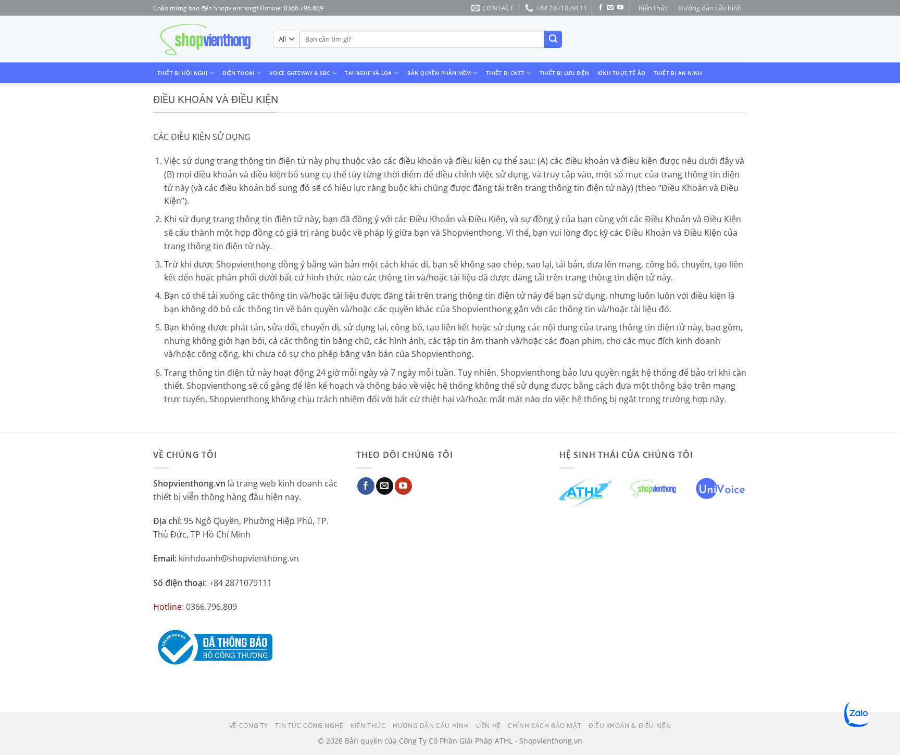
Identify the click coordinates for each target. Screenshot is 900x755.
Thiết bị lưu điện (565, 72)
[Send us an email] (610, 7)
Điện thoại (238, 72)
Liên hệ (488, 725)
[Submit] (553, 39)
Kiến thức (653, 7)
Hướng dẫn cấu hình (710, 7)
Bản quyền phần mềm (439, 72)
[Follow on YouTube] (620, 7)
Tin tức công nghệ (309, 725)
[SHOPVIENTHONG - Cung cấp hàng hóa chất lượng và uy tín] (205, 39)
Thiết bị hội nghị (182, 72)
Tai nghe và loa (368, 72)
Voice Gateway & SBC (299, 72)
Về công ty (248, 725)
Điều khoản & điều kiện (630, 725)
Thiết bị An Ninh (678, 72)
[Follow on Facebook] (600, 7)
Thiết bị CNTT (505, 72)
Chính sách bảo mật (544, 725)
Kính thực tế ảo (621, 72)
